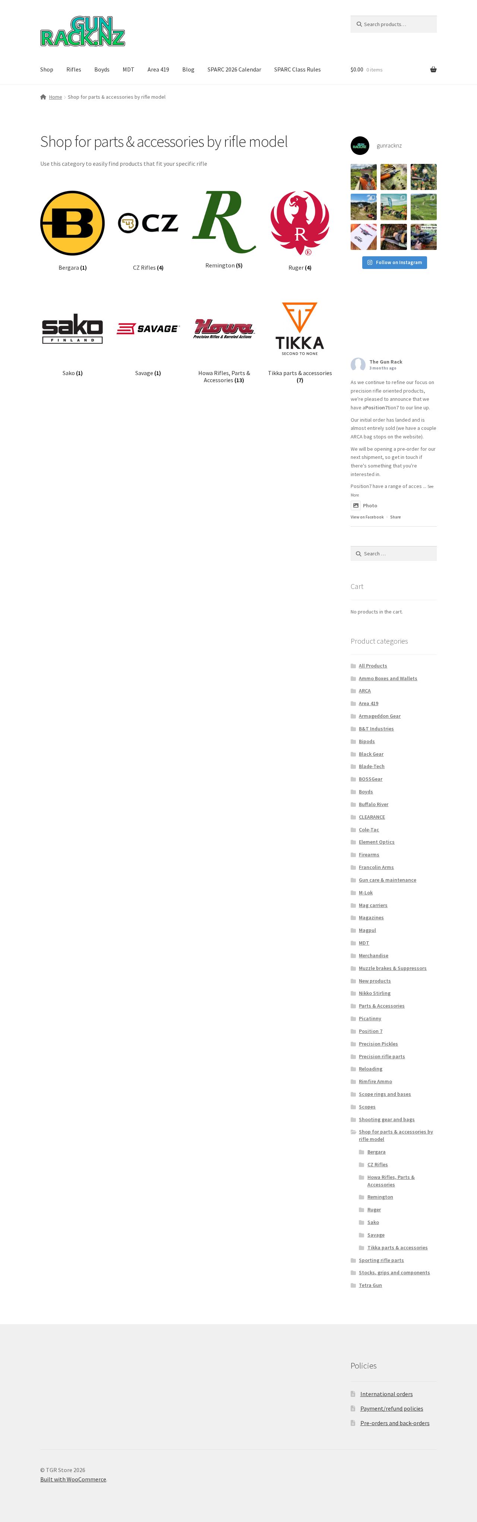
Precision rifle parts (382, 1056)
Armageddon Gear (380, 716)
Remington (380, 1196)
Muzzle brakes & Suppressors (393, 968)
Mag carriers (373, 905)
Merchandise (373, 955)
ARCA (365, 690)
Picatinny (370, 1018)
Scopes (367, 1106)
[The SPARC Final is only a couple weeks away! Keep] (364, 237)
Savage (376, 1234)
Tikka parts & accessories (397, 1247)
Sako (373, 1222)
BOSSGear (370, 779)
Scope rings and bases (385, 1094)
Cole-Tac (369, 829)
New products (375, 980)
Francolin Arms (376, 867)
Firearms (369, 854)
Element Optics (377, 841)
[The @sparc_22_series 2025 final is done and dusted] (393, 207)
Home (55, 96)
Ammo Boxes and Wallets (388, 678)
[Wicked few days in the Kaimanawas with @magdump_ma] (364, 207)
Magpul (367, 930)
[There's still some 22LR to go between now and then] (393, 237)
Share (395, 517)
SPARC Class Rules (297, 69)
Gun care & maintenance (387, 879)
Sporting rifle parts (381, 1260)
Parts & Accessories (382, 1005)
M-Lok (366, 892)
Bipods (367, 741)
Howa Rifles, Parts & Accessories (391, 1181)
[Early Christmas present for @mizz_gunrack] (424, 177)
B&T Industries (376, 728)
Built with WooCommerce (73, 1479)
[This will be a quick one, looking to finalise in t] (424, 237)
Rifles (73, 69)
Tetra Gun (370, 1285)
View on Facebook (367, 517)
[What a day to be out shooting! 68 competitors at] (424, 207)
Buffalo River (373, 804)
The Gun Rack (385, 361)
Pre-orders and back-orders (395, 1423)
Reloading (370, 1068)
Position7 (376, 407)
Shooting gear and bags (387, 1119)
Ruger (374, 1209)
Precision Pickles (378, 1043)
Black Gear (371, 754)
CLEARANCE (372, 817)
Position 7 (370, 1031)
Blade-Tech (372, 766)
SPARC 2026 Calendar (234, 69)
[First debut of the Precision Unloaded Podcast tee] (364, 177)
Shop (46, 69)
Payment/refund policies (391, 1408)
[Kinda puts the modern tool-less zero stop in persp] (393, 177)
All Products (373, 665)
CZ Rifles (377, 1164)
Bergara (376, 1151)
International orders (386, 1394)
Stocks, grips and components (394, 1272)
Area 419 (158, 69)
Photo (370, 505)
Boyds (102, 69)
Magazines (371, 917)
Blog (188, 69)
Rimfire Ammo (375, 1081)
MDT (129, 69)
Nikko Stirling (375, 993)
